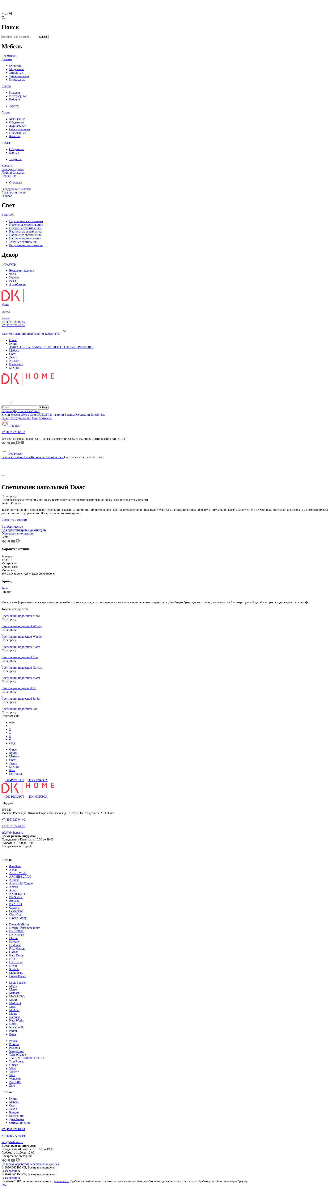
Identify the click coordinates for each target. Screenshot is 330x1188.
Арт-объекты (17, 284)
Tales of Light (17, 1054)
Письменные (17, 132)
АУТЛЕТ (15, 360)
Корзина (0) (52, 333)
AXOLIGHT (17, 893)
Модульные (16, 69)
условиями (61, 1181)
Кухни (13, 343)
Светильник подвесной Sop (20, 657)
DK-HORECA (38, 780)
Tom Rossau (16, 1061)
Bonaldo (14, 900)
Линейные (16, 72)
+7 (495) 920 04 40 (13, 321)
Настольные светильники (26, 231)
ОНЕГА (25, 347)
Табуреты (15, 159)
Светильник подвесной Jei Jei (21, 698)
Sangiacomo (16, 1051)
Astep (12, 890)
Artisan (13, 887)
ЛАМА (36, 347)
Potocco (14, 1044)
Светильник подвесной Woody (22, 626)
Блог (5, 333)
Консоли (14, 136)
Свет (12, 354)
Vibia (12, 1068)
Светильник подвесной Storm (21, 647)
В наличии (16, 364)
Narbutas (14, 1017)
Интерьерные (18, 96)
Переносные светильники (26, 221)
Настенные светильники (25, 238)
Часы (12, 274)
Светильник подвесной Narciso (22, 667)
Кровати (7, 165)
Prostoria (14, 1047)
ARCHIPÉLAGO (20, 876)
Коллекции (82, 414)
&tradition (15, 866)
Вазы (12, 280)
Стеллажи (15, 182)
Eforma (13, 938)
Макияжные (17, 119)
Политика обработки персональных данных (30, 1164)
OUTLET (43, 414)
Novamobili (16, 1027)
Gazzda (13, 952)
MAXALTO (17, 996)
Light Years (16, 972)
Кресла (6, 86)
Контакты (14, 333)
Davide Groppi (18, 918)
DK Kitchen (16, 934)
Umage (13, 1064)
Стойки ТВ (9, 176)
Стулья (6, 142)
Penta (5, 588)
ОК (4, 1184)
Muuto (13, 1013)
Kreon (13, 965)
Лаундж (14, 106)
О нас (13, 340)
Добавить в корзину (15, 519)
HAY (12, 958)
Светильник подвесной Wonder (22, 636)
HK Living (16, 962)
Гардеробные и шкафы (16, 189)
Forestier (14, 941)
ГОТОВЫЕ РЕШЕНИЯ (77, 347)
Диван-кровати (19, 76)
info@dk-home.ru (12, 832)
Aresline (14, 880)
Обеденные (16, 122)
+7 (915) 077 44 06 (13, 325)
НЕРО (57, 347)
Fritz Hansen (17, 948)
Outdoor (7, 195)
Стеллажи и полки (14, 192)
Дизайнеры (98, 414)
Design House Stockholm (24, 927)
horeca (6, 318)
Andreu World (18, 873)
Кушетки (15, 65)
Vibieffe (14, 1071)
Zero (12, 1085)
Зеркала (14, 277)
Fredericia (15, 945)
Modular (14, 1010)
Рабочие (14, 99)
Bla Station (16, 897)
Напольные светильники (25, 235)
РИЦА (14, 347)
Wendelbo (15, 1078)
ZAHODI (15, 1082)
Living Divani (17, 976)
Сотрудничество (20, 418)
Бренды (14, 367)
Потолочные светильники (26, 224)
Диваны (7, 59)
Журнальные (17, 125)
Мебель (14, 350)
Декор (13, 357)
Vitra (12, 1075)
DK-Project (15, 453)
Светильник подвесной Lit (19, 688)
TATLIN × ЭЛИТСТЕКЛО (26, 1058)
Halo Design (16, 955)
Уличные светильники (23, 241)
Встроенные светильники (26, 245)
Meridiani (15, 1003)
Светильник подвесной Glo (19, 709)
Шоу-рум (14, 425)
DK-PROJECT (14, 780)
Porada (13, 1040)
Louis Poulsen (17, 982)
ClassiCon (15, 914)
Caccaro (14, 907)
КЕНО (47, 347)
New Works (16, 1020)
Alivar (13, 869)
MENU (13, 999)
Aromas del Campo (21, 883)
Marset (13, 989)
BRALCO (15, 904)
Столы (6, 112)
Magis (13, 986)
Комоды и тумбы (13, 169)
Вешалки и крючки (21, 270)
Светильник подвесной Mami (21, 678)
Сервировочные (19, 129)
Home (5, 304)
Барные (14, 152)
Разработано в (11, 1170)
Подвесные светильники (25, 228)
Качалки (14, 92)
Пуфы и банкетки (13, 172)
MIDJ (12, 1006)
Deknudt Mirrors (19, 924)
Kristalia (14, 969)
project (6, 311)
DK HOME (16, 931)
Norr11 (13, 1024)
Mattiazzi (14, 993)
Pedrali (13, 1030)
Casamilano (16, 911)
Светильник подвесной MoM (21, 616)
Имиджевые (17, 79)
